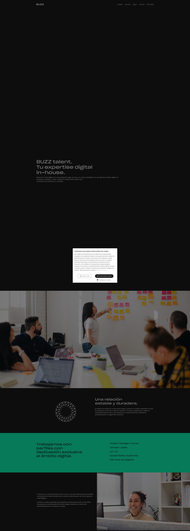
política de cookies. (101, 270)
